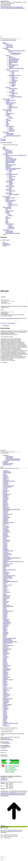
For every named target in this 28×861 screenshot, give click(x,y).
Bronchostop (6, 508)
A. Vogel (5, 470)
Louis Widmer (6, 592)
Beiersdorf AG (6, 494)
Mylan (5, 607)
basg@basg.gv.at (4, 779)
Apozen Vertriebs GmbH (8, 485)
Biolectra (5, 502)
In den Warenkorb (4, 313)
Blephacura (6, 504)
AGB (7, 794)
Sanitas (5, 659)
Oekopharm (6, 619)
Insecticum (5, 574)
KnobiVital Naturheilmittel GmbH (10, 581)
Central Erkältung (9, 318)
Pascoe (5, 631)
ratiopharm (6, 646)
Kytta (4, 583)
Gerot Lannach (6, 556)
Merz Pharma (6, 601)
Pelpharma (5, 632)
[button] (12, 314)
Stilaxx (5, 683)
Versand (5, 302)
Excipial (5, 544)
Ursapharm (6, 705)
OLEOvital (6, 620)
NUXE (5, 618)
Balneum (5, 491)
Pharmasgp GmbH (7, 639)
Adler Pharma (6, 471)
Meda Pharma (6, 598)
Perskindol (5, 633)
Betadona (5, 496)
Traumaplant (6, 702)
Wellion (5, 719)
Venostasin (5, 708)
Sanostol (5, 663)
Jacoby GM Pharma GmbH (9, 575)
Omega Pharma (6, 621)
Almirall (5, 478)
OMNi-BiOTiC (7, 622)
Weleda (5, 718)
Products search (5, 38)
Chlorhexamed (6, 517)
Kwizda (5, 582)
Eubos (5, 542)
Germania (5, 555)
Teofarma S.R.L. (7, 695)
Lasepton (5, 587)
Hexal (4, 570)
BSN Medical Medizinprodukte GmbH (11, 509)
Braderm (5, 505)
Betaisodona (6, 497)
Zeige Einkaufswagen (5, 142)
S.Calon (5, 656)
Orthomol (5, 625)
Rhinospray (6, 652)
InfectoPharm (6, 573)
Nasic (4, 608)
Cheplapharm (6, 516)
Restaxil (5, 651)
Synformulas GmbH (7, 687)
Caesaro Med (6, 510)
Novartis (5, 615)
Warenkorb (3, 140)
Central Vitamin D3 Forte (12, 434)
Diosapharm (6, 523)
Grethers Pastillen (7, 559)
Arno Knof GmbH (7, 486)
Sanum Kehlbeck (7, 665)
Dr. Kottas (6, 529)
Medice (5, 599)
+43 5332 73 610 (4, 8)
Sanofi (5, 660)
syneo (4, 686)
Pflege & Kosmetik (7, 464)
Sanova (5, 664)
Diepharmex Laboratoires (8, 522)
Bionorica (5, 503)
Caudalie (5, 513)
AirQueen (5, 475)
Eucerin (5, 543)
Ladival (5, 586)
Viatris (5, 710)
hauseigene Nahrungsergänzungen (13, 460)
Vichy (5, 712)
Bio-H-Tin (5, 498)
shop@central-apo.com (15, 793)
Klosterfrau (6, 580)
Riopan (5, 654)
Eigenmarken (6, 455)
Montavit (5, 602)
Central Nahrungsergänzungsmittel (13, 458)
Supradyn (5, 685)
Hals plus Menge (4, 312)
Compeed (5, 518)
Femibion (5, 546)
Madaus (5, 594)
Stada (5, 680)
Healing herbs (6, 566)
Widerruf (23, 794)
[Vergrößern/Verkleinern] (1, 856)
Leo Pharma (6, 589)
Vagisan (5, 706)
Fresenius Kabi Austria (8, 550)
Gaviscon (5, 552)
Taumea (5, 692)
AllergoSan (6, 477)
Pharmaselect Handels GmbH (9, 638)
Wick (4, 721)
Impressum (23, 793)
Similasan (5, 672)
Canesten (5, 511)
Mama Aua (6, 596)
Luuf (4, 593)
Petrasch (5, 634)
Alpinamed (6, 479)
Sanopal (5, 661)
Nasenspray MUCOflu (11, 394)
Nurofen (5, 617)
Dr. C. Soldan (6, 527)
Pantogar (5, 630)
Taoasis (5, 691)
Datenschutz (3, 794)
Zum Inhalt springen (5, 1)
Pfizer (4, 637)
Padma (5, 627)
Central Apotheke (11, 323)
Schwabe (5, 667)
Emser (5, 539)
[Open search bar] (1, 37)
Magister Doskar (7, 595)
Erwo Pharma (6, 540)
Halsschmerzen (16, 318)
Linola (5, 591)
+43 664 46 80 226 (6, 746)
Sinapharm (5, 673)
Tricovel (5, 703)
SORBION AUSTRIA (8, 679)
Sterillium (5, 682)
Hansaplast (6, 565)
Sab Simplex (6, 657)
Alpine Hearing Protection (9, 481)
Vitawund (5, 716)
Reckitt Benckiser (7, 648)
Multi (4, 604)
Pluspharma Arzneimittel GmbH (10, 641)
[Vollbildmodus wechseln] (2, 856)
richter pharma (6, 653)
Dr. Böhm (6, 526)
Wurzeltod (5, 722)
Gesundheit (5, 462)
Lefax (4, 588)
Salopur (5, 658)
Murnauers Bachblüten (8, 606)
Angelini (5, 482)
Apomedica (6, 483)
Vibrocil (5, 711)
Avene (5, 489)
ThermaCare (6, 699)
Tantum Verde (6, 690)
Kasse (11, 142)
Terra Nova (6, 696)
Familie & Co (6, 461)
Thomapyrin (6, 700)
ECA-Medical (6, 536)
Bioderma (5, 499)
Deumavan (5, 521)
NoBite (5, 614)
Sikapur (5, 671)
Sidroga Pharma (7, 669)
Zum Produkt (7, 406)
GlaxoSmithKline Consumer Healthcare (12, 557)
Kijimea (5, 579)
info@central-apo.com (12, 8)
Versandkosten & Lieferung (14, 794)
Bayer (5, 492)
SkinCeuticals (6, 677)
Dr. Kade (5, 528)
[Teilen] (3, 856)
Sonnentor (5, 678)
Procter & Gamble (7, 643)
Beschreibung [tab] (6, 325)
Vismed (5, 713)
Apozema (5, 484)
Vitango (5, 715)
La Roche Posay (7, 585)
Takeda (5, 689)
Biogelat (5, 501)
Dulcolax (5, 534)
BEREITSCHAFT (21, 8)
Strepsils (5, 684)
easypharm (5, 535)
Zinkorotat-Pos (6, 725)
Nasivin (5, 609)
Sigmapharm (6, 670)
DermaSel (5, 520)
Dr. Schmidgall (6, 531)
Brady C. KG (6, 507)
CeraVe (5, 515)
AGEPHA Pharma (7, 472)
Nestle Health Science (8, 611)
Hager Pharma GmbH (8, 563)
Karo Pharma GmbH (8, 578)
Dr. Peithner (6, 530)
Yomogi (5, 724)
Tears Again (6, 693)
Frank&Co (5, 549)
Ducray (5, 533)
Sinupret (5, 676)
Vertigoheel (6, 709)
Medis (4, 600)
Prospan (5, 644)
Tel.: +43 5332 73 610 (11, 792)
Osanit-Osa (6, 626)
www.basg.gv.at (4, 778)
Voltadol (5, 717)
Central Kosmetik (9, 457)
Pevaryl (5, 635)
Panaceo (5, 628)
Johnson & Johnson (7, 576)
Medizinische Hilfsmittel (8, 463)
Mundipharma (6, 605)
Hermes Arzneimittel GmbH (9, 569)
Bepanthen (6, 495)
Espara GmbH (6, 541)
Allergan (5, 476)
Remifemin (5, 650)
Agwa (4, 473)
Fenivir (5, 547)
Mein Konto (3, 139)
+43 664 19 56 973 (6, 743)
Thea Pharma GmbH (8, 698)
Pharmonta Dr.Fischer (8, 640)
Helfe (4, 568)
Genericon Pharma (7, 554)
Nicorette (5, 613)
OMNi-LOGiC (6, 624)
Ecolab (5, 537)
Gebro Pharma (6, 553)
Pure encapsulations (8, 645)
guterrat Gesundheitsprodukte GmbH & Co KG (13, 561)
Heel (4, 567)
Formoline (5, 548)
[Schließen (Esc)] (4, 856)
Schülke (5, 666)
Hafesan (5, 562)
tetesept (5, 697)
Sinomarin (5, 674)
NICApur (5, 612)
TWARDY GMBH (7, 704)
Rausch (5, 647)
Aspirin (5, 488)
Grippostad (5, 560)
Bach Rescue (6, 490)
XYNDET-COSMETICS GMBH (10, 723)
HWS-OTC (6, 572)
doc (4, 524)
